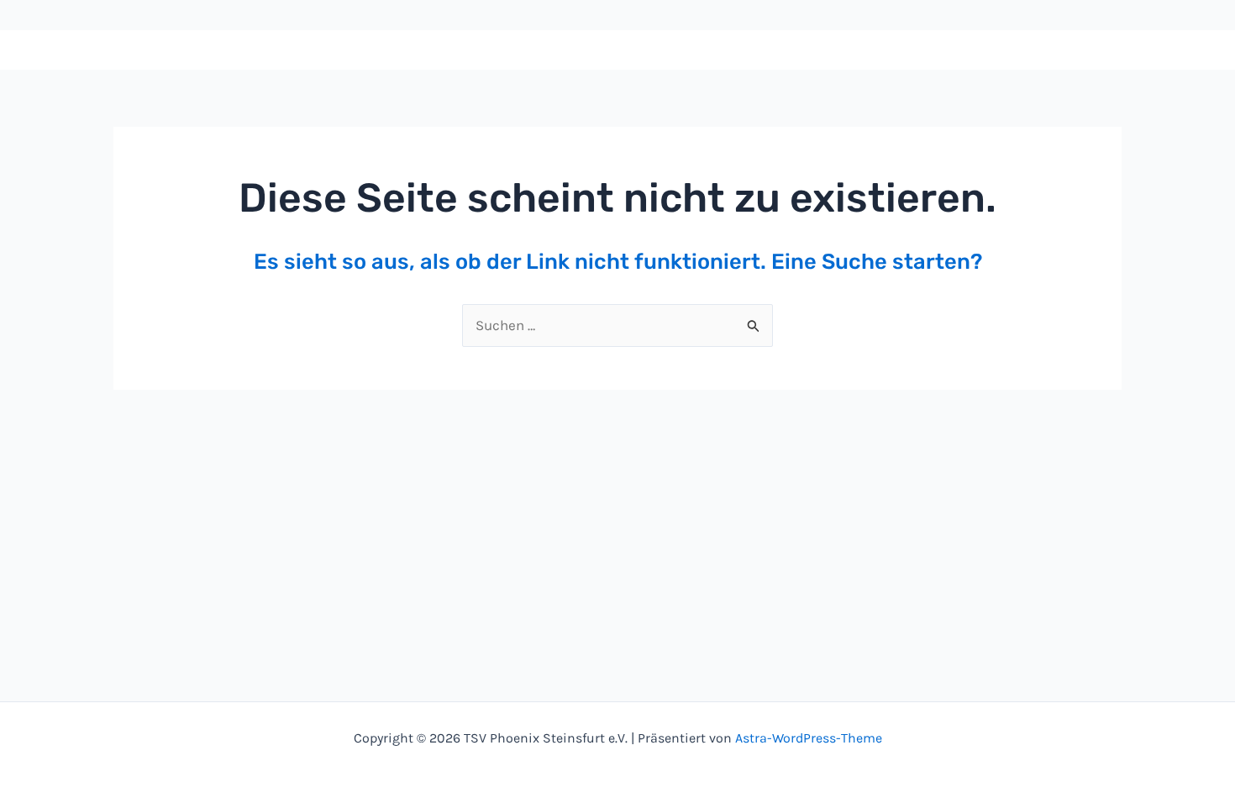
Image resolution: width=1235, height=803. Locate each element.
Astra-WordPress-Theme (808, 738)
